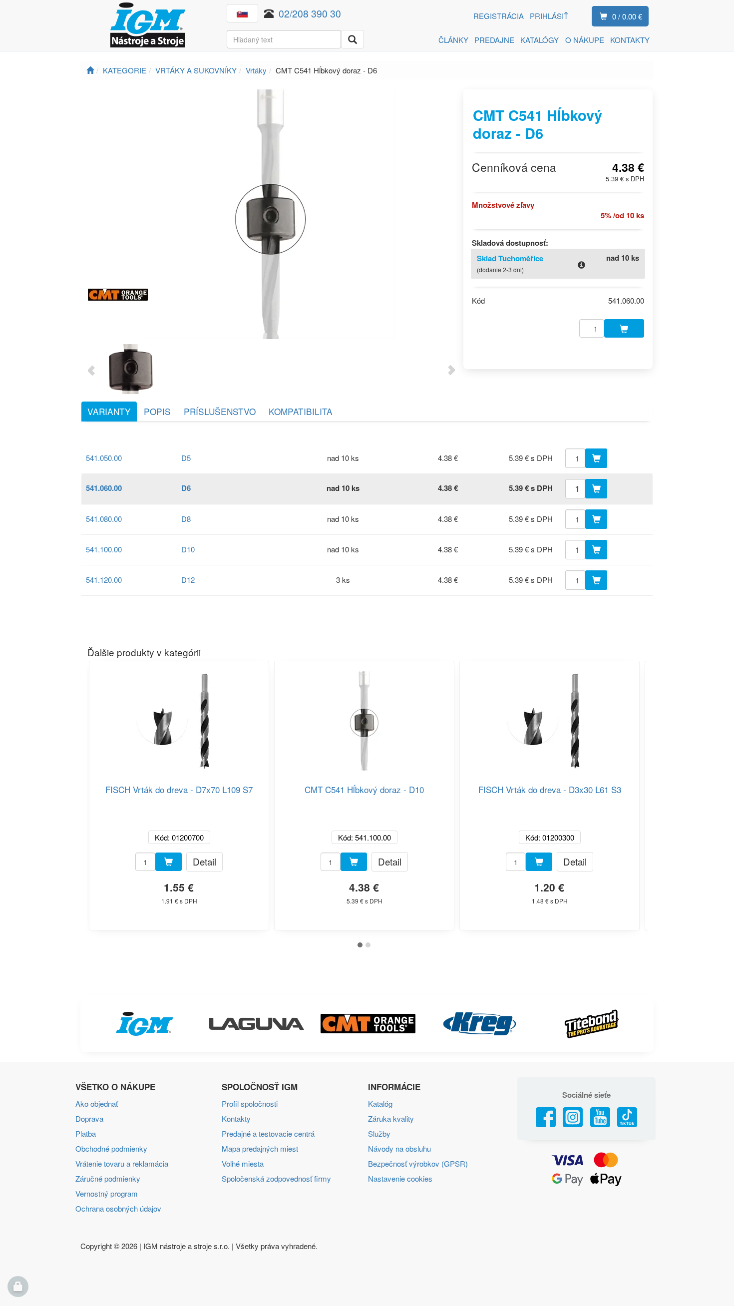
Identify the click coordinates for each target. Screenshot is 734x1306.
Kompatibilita (301, 411)
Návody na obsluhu (399, 1148)
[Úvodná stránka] (90, 70)
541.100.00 (104, 549)
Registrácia (498, 15)
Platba (85, 1133)
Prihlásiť (549, 15)
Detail (204, 861)
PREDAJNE (494, 39)
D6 (186, 487)
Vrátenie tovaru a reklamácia (121, 1163)
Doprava (89, 1118)
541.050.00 (104, 457)
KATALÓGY (539, 39)
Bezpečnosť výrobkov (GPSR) (418, 1163)
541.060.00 (104, 487)
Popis (157, 411)
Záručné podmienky (107, 1178)
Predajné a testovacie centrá (268, 1133)
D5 (186, 457)
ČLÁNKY (453, 39)
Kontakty (236, 1118)
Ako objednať (96, 1103)
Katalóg (380, 1103)
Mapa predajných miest (260, 1148)
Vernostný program (106, 1193)
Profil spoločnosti (250, 1103)
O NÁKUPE (584, 39)
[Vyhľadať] (352, 39)
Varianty (109, 411)
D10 (188, 549)
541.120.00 (104, 579)
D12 (188, 579)
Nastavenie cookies (400, 1178)
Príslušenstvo (220, 411)
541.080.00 (104, 518)
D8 (186, 518)
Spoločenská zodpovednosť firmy (276, 1178)
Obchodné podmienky (111, 1148)
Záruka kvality (391, 1118)
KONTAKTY (630, 39)
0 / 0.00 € (627, 16)
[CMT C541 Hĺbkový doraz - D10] (364, 717)
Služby (379, 1133)
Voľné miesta (243, 1163)
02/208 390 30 (310, 13)
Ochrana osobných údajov (118, 1208)
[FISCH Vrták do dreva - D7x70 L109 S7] (179, 717)
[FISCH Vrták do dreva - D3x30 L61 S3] (550, 717)
